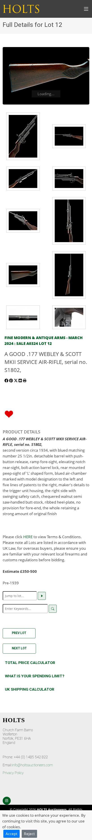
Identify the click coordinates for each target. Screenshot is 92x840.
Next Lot (19, 648)
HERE (28, 536)
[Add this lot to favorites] (8, 413)
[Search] (53, 609)
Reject (29, 833)
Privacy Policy (13, 773)
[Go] (42, 596)
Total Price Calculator (30, 662)
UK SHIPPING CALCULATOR (29, 689)
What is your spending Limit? (34, 676)
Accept (11, 833)
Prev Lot (19, 633)
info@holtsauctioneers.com (32, 765)
